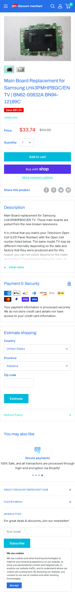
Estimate (16, 399)
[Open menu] (6, 6)
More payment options (37, 177)
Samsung (11, 117)
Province (10, 358)
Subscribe (17, 543)
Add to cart (37, 157)
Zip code (10, 375)
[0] (68, 6)
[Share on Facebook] (46, 190)
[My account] (60, 6)
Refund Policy (13, 415)
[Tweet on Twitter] (61, 190)
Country (9, 341)
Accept (14, 585)
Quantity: (10, 142)
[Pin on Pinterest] (53, 190)
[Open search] (53, 6)
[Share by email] (68, 190)
